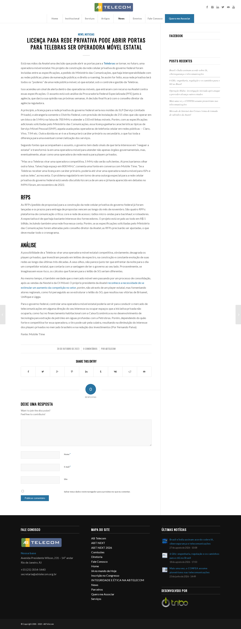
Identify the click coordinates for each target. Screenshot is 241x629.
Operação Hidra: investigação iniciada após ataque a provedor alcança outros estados (194, 92)
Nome (67, 454)
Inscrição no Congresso (105, 575)
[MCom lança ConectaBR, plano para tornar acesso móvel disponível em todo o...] (2, 314)
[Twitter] (223, 7)
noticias (89, 34)
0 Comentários (90, 348)
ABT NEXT (98, 542)
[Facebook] (207, 7)
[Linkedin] (217, 7)
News (81, 34)
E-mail (67, 466)
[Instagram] (212, 7)
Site (65, 479)
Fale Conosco (99, 561)
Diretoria (96, 556)
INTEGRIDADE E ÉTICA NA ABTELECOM (117, 580)
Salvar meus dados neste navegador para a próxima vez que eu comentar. (97, 491)
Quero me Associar (102, 594)
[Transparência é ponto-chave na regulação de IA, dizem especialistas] (238, 314)
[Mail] (228, 7)
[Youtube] (233, 7)
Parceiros (97, 589)
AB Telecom (98, 538)
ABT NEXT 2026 (101, 547)
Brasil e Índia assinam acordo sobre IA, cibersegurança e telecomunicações (188, 71)
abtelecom (110, 348)
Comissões (97, 552)
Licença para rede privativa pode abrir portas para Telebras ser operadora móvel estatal (86, 43)
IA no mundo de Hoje (103, 571)
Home (95, 566)
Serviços (96, 598)
